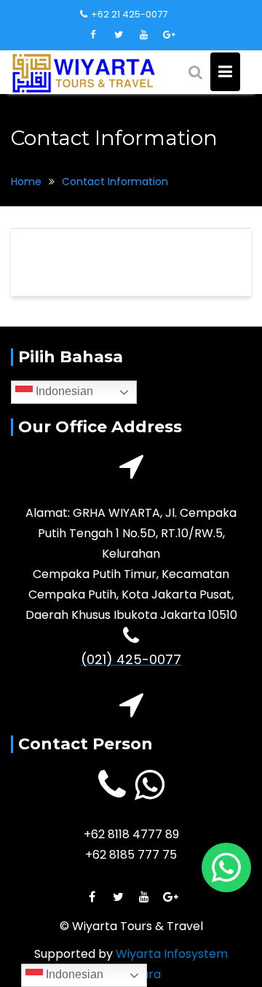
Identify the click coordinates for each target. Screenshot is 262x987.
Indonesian (63, 391)
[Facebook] (93, 35)
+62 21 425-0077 (129, 14)
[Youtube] (144, 35)
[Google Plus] (169, 35)
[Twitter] (118, 35)
